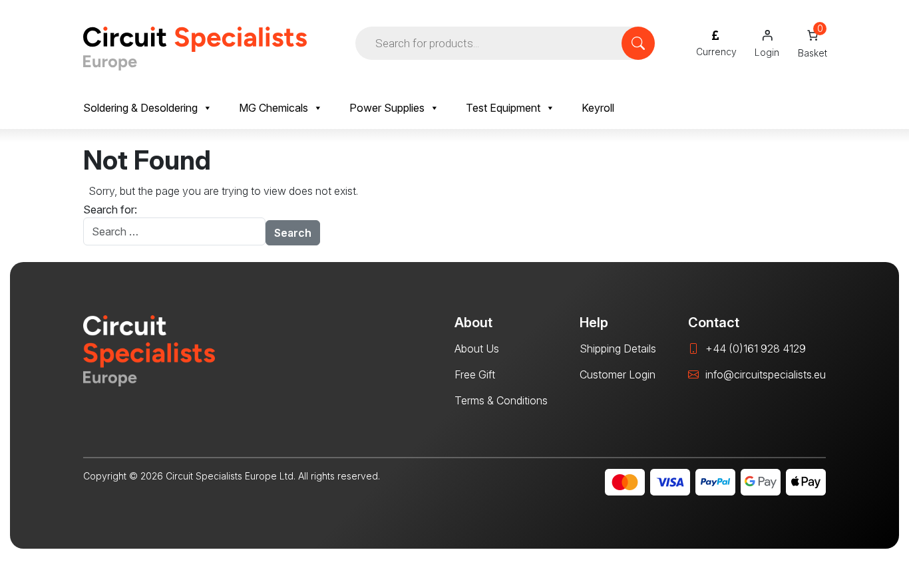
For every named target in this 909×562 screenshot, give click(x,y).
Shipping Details (618, 348)
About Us (476, 348)
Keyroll (598, 107)
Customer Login (617, 374)
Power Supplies (387, 107)
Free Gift (474, 374)
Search (292, 232)
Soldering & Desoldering (140, 107)
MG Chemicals (273, 107)
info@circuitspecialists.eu (765, 374)
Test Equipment (503, 107)
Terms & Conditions (501, 400)
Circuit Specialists (195, 48)
